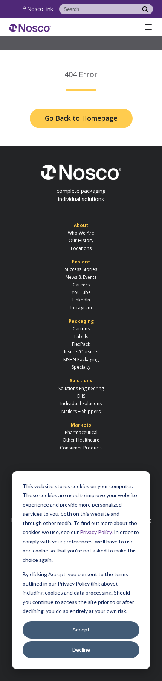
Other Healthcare (81, 440)
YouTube (81, 292)
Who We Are (81, 233)
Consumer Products (81, 448)
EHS (81, 396)
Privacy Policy (96, 532)
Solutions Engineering (81, 388)
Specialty (81, 367)
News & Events (81, 277)
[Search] (145, 9)
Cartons (81, 328)
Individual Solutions (81, 403)
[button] (148, 27)
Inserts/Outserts (81, 351)
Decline (81, 649)
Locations (81, 248)
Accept (81, 629)
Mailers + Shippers (81, 411)
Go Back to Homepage (81, 118)
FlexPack (81, 344)
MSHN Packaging (81, 359)
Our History (81, 240)
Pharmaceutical (81, 432)
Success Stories (81, 269)
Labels (81, 336)
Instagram (81, 307)
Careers (81, 284)
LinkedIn (81, 300)
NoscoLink (40, 8)
